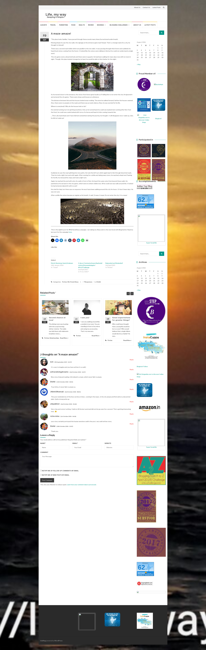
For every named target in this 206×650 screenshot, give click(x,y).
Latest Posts (156, 7)
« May (139, 64)
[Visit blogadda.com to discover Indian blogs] (151, 375)
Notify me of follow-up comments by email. (60, 471)
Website (108, 443)
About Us (137, 7)
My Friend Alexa (72, 282)
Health (82, 25)
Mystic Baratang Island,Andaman (62, 263)
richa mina (54, 416)
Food (73, 25)
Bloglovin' (158, 118)
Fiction (64, 282)
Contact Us (146, 7)
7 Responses (88, 282)
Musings (100, 25)
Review (91, 25)
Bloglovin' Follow (142, 366)
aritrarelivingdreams (59, 372)
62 (141, 199)
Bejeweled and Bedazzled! (114, 263)
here (70, 232)
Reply (132, 360)
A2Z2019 (43, 25)
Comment (44, 452)
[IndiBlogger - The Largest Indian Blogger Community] (144, 390)
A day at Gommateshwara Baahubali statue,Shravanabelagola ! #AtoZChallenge (90, 265)
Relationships (54, 338)
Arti (51, 362)
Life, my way (56, 14)
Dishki (98, 282)
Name (43, 443)
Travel (53, 25)
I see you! (85, 318)
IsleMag (43, 641)
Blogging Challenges (119, 25)
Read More (63, 338)
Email (75, 443)
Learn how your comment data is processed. (81, 484)
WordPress (58, 641)
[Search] (161, 33)
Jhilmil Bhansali (57, 392)
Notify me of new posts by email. (56, 475)
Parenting (63, 25)
